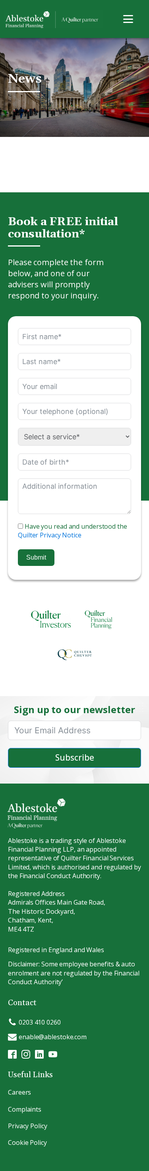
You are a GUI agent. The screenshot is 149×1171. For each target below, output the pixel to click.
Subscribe (74, 757)
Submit (36, 557)
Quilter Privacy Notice (49, 535)
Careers (19, 1092)
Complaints (24, 1109)
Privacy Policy (27, 1126)
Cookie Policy (27, 1142)
